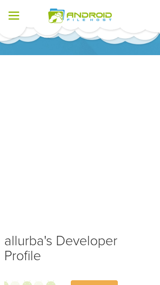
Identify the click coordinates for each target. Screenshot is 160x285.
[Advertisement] (80, 139)
